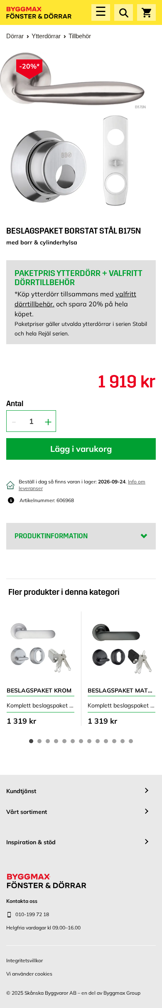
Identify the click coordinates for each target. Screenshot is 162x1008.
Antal (14, 404)
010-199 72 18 (32, 914)
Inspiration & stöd (31, 842)
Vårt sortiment (26, 812)
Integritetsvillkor (24, 960)
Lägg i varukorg (81, 449)
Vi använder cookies (29, 974)
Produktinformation (51, 536)
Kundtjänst (21, 791)
